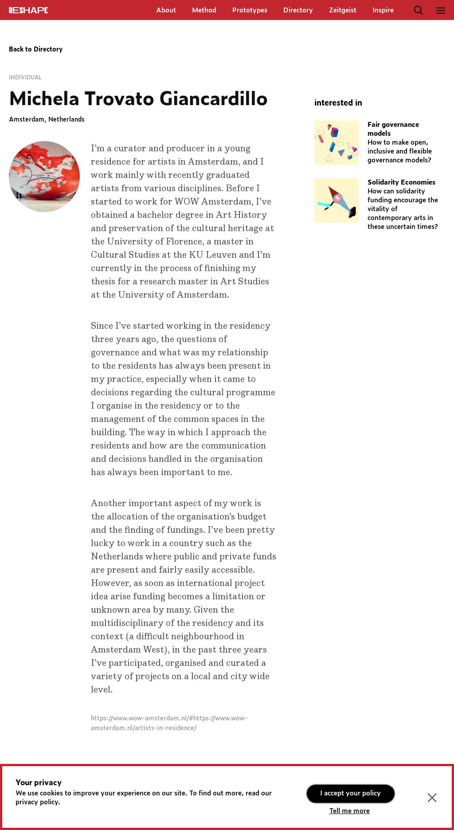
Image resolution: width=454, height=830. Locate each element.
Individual (25, 77)
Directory (298, 10)
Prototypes (249, 10)
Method (204, 10)
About (166, 10)
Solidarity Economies (401, 182)
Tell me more (349, 811)
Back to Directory (36, 50)
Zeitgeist (342, 10)
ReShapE (28, 11)
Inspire (383, 10)
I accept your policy (350, 793)
